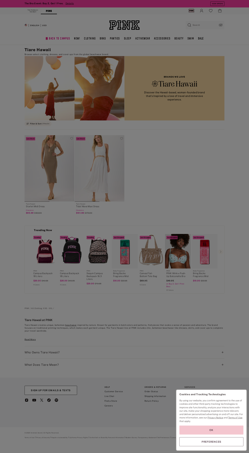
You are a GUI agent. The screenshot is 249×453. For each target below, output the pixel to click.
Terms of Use (235, 417)
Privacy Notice (215, 417)
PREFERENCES (211, 441)
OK (211, 430)
